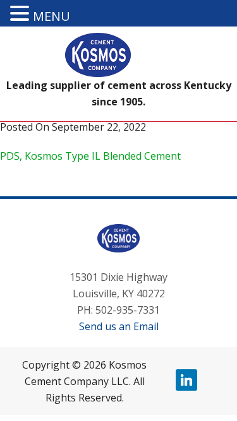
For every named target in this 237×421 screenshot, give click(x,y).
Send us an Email (119, 326)
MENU (51, 16)
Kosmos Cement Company (119, 55)
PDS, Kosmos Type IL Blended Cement (90, 156)
